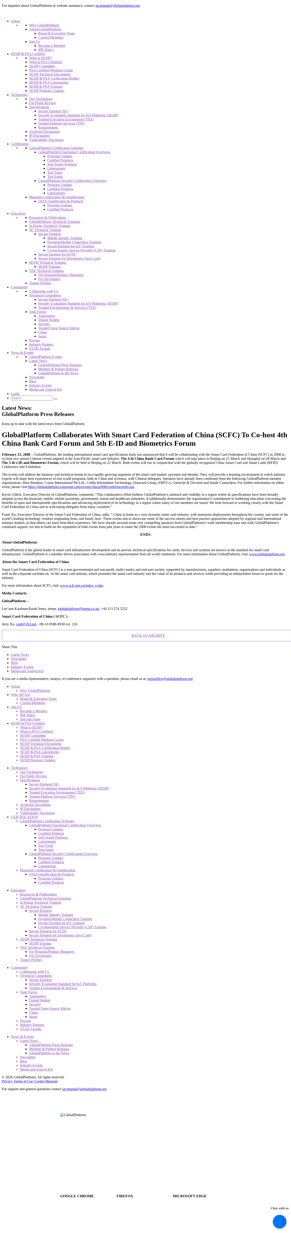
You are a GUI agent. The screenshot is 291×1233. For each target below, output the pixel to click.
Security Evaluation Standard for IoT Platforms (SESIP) (78, 115)
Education (18, 213)
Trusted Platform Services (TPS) (61, 123)
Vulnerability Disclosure (46, 140)
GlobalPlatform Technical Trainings (54, 222)
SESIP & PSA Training (46, 86)
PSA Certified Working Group (51, 70)
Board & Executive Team (56, 33)
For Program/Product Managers (60, 275)
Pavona (34, 340)
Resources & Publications (47, 217)
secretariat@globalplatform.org (117, 6)
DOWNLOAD (88, 1207)
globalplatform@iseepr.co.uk (78, 609)
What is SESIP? (40, 58)
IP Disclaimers (39, 136)
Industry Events (40, 385)
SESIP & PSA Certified (28, 54)
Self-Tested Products (62, 164)
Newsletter (37, 377)
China (42, 332)
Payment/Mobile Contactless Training (74, 242)
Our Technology (41, 99)
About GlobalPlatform (45, 29)
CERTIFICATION (24, 817)
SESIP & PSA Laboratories (48, 82)
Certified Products (60, 160)
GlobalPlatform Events (45, 357)
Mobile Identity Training (64, 238)
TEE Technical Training (46, 271)
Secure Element (49, 234)
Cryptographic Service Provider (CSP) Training (81, 250)
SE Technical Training (45, 230)
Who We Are (20, 695)
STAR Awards (39, 348)
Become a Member (51, 46)
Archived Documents (44, 131)
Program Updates (59, 156)
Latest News (38, 361)
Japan (42, 336)
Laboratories (56, 168)
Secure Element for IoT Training (70, 246)
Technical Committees (45, 295)
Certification (20, 144)
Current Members (50, 37)
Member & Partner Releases (58, 369)
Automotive (46, 316)
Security (44, 324)
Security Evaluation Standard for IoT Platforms (63, 984)
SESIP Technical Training (47, 262)
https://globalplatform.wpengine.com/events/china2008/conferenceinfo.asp (81, 487)
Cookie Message (46, 1081)
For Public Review (42, 103)
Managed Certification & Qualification (56, 197)
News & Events (22, 353)
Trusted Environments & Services (53, 988)
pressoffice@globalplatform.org (170, 679)
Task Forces (37, 312)
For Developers (49, 279)
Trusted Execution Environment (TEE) (66, 119)
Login (15, 393)
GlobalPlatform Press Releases (60, 365)
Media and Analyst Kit (45, 389)
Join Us (34, 41)
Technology (19, 95)
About (15, 21)
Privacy (7, 1081)
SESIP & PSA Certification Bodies (54, 78)
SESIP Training (49, 267)
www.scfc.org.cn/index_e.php (81, 585)
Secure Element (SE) (53, 111)
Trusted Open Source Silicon (59, 328)
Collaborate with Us (43, 291)
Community (19, 287)
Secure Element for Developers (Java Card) (69, 258)
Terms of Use (23, 1081)
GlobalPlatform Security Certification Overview (72, 181)
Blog (32, 381)
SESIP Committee (42, 66)
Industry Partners (41, 344)
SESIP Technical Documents (49, 74)
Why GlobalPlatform (44, 25)
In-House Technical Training (49, 226)
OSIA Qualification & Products (60, 201)
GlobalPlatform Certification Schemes (56, 148)
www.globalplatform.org (267, 554)
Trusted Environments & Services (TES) (67, 308)
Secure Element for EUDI (56, 254)
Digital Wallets (48, 320)
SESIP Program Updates (46, 91)
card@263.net (26, 624)
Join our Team (30, 719)
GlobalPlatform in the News (58, 373)
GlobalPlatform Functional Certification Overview (74, 152)
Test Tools (54, 172)
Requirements (48, 127)
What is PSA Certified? (46, 62)
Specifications (39, 107)
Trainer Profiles (40, 283)
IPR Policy (46, 50)
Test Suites (55, 177)
